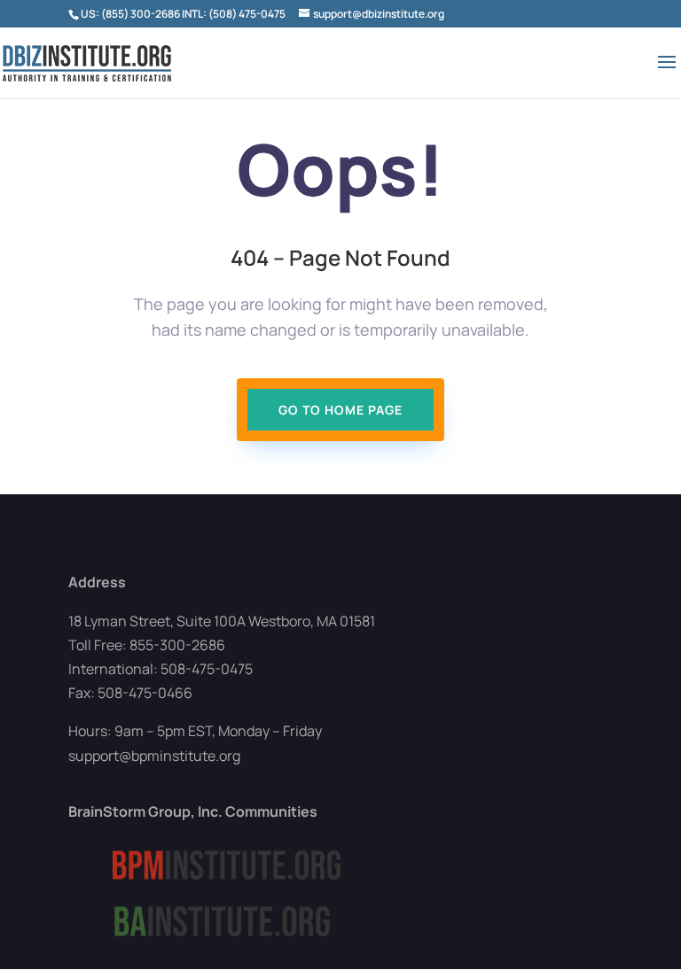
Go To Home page (340, 409)
